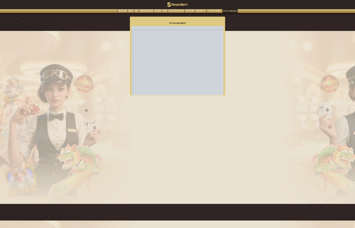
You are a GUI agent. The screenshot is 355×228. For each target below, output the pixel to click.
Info (136, 11)
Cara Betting (189, 11)
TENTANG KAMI (122, 11)
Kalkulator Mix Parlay (176, 11)
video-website (200, 11)
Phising (164, 11)
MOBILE (130, 11)
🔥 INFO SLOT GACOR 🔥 (214, 11)
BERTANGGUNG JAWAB (146, 11)
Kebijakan (157, 11)
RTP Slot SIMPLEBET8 (230, 11)
